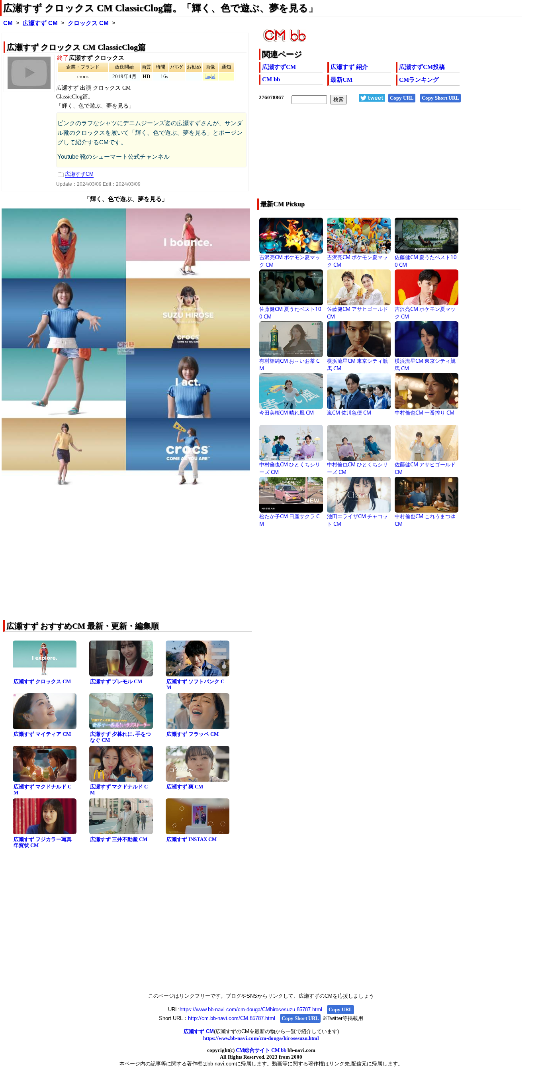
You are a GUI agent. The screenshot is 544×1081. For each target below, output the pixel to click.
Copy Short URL (440, 98)
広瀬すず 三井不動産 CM (118, 839)
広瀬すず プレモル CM (116, 681)
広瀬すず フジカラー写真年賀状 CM (43, 842)
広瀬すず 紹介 (349, 67)
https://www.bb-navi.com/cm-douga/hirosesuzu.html (261, 1038)
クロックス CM (88, 23)
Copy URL (402, 98)
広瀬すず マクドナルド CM (42, 790)
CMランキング (419, 80)
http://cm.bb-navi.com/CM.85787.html (231, 1018)
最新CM (341, 80)
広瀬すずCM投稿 (422, 67)
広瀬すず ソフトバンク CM (195, 684)
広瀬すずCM (279, 67)
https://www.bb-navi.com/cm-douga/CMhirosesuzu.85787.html (251, 1009)
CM (8, 23)
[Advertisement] (364, 157)
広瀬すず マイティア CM (42, 734)
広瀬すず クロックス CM (42, 681)
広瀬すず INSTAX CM (191, 839)
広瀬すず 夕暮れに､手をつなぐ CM (120, 737)
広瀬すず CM (40, 23)
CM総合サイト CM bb (261, 1050)
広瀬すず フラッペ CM (192, 734)
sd (213, 76)
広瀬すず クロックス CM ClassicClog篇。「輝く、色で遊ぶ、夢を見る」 (160, 8)
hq (207, 76)
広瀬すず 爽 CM (184, 787)
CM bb (271, 79)
